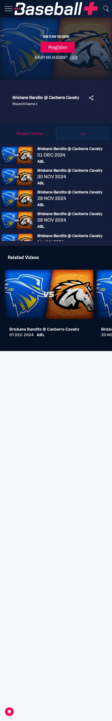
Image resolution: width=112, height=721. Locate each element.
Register (57, 47)
